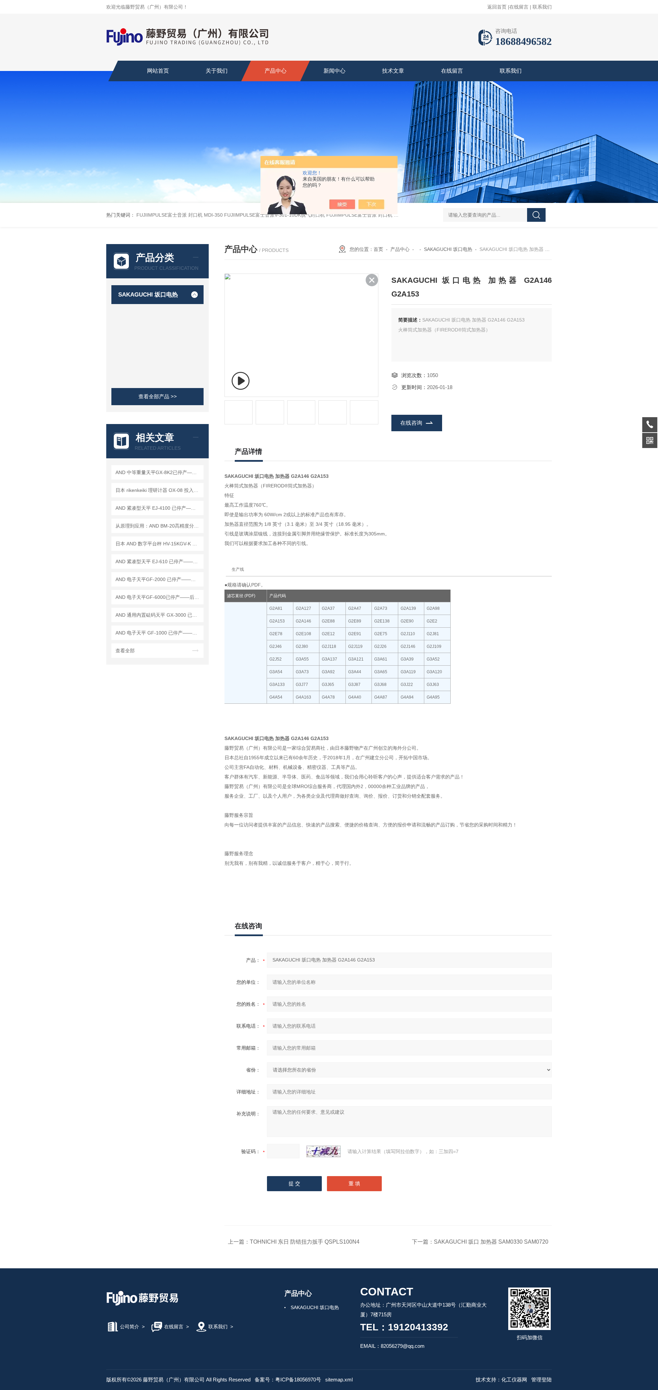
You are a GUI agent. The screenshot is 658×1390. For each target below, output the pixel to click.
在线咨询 (411, 423)
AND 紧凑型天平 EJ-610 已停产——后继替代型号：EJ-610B (158, 561)
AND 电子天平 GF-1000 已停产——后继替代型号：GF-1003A (158, 633)
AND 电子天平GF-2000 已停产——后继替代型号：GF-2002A (158, 579)
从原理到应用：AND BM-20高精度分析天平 (158, 526)
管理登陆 (541, 1379)
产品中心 (276, 71)
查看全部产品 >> (157, 396)
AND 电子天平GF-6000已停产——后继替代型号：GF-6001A (158, 597)
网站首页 (158, 71)
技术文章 (393, 71)
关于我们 (217, 71)
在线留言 (518, 7)
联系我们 (542, 7)
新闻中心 (334, 71)
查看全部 (125, 650)
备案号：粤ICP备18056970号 (288, 1379)
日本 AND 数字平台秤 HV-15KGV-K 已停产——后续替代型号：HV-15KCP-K (158, 543)
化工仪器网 (514, 1379)
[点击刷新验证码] (323, 1151)
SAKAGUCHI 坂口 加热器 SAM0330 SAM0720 (491, 1242)
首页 (378, 249)
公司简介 (129, 1326)
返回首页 (497, 7)
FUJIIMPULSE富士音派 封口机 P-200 (366, 215)
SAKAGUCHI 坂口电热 (148, 294)
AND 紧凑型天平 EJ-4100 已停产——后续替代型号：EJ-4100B (158, 508)
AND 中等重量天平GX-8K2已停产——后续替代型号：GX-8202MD (158, 472)
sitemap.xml (339, 1379)
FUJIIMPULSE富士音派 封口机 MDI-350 (179, 215)
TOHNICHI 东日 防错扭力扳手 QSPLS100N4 (305, 1242)
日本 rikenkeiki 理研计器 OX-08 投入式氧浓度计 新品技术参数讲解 (158, 490)
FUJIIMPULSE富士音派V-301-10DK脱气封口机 (274, 215)
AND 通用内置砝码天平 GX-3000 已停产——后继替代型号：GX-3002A (158, 615)
